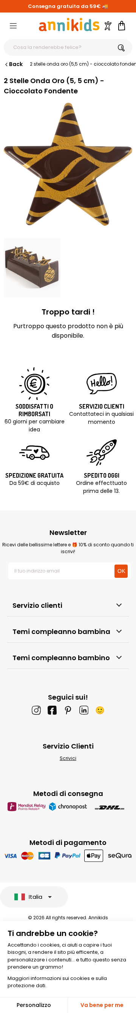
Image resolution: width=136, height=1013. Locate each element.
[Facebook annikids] (52, 710)
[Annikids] (69, 24)
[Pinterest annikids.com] (68, 710)
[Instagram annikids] (36, 710)
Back (16, 64)
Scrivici (68, 758)
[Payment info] (68, 855)
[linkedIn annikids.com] (84, 710)
